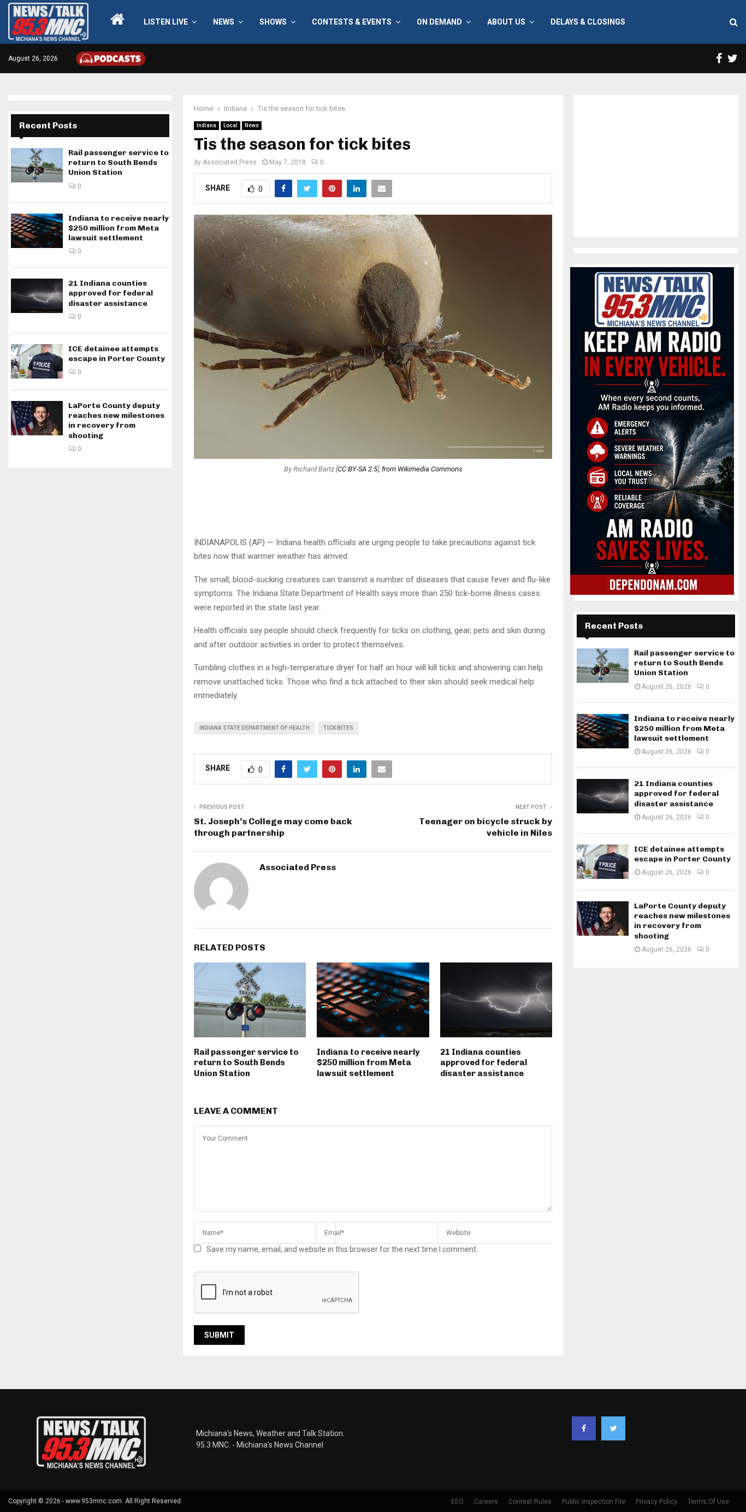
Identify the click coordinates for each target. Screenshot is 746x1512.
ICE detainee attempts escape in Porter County (116, 353)
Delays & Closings (587, 21)
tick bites (338, 728)
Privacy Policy (656, 1501)
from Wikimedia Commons (422, 469)
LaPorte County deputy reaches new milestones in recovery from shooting (116, 420)
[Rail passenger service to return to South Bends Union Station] (37, 165)
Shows (273, 21)
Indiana (206, 125)
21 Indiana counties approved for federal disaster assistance (483, 1062)
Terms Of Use (708, 1501)
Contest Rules (530, 1501)
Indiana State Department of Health (254, 728)
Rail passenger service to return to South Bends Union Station (246, 1062)
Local (230, 125)
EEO (457, 1501)
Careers (486, 1501)
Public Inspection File (593, 1501)
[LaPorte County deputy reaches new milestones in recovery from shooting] (37, 418)
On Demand (439, 21)
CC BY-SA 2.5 (357, 469)
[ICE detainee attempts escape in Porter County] (37, 361)
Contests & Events (352, 21)
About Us (506, 21)
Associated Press (230, 162)
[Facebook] (584, 1428)
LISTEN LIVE (166, 21)
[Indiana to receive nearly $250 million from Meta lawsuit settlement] (37, 231)
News (223, 21)
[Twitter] (613, 1428)
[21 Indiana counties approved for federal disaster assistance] (37, 296)
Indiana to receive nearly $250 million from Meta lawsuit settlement (368, 1062)
